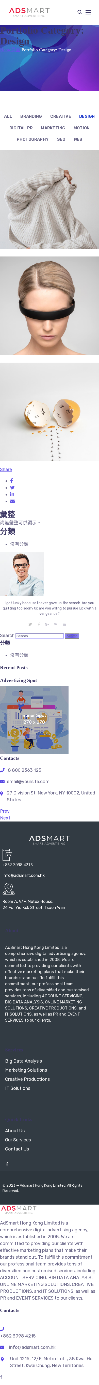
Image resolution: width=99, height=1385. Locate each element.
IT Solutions (17, 1088)
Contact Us (17, 1149)
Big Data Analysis (23, 1061)
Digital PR (21, 128)
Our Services (18, 1140)
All (8, 116)
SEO (61, 139)
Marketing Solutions (26, 1070)
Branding (31, 116)
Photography (33, 139)
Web (78, 139)
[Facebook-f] (7, 1164)
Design (87, 116)
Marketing (53, 128)
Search (7, 635)
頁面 (15, 49)
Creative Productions (27, 1079)
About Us (15, 1131)
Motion (82, 128)
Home (5, 49)
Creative (60, 116)
